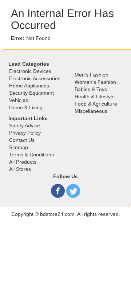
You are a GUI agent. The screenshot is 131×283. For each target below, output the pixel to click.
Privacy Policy (25, 133)
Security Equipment (31, 93)
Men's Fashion (91, 75)
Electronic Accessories (34, 78)
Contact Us (22, 140)
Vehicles (18, 100)
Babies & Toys (91, 89)
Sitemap (18, 147)
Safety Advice (24, 125)
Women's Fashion (95, 82)
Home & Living (26, 107)
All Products (22, 162)
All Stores (20, 169)
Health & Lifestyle (95, 96)
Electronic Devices (30, 71)
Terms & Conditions (31, 154)
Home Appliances (29, 86)
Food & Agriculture (96, 104)
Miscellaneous (91, 111)
